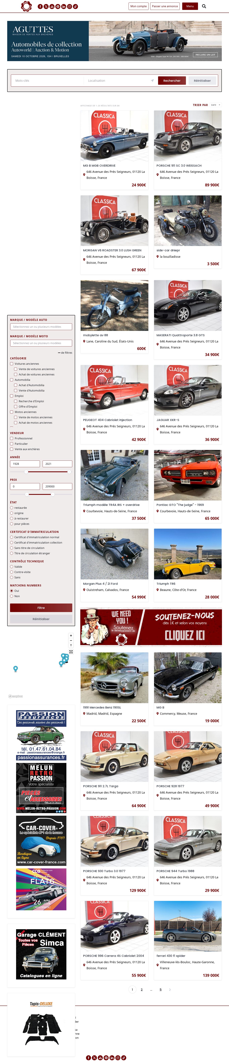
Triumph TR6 (166, 584)
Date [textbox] (213, 105)
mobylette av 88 (95, 335)
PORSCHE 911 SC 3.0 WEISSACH (179, 165)
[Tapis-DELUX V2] (41, 1023)
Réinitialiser (202, 81)
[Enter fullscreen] (71, 651)
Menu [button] (190, 6)
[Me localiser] (152, 81)
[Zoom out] (71, 640)
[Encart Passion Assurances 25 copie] (41, 735)
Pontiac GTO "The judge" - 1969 (180, 505)
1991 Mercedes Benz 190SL (102, 707)
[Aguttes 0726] (114, 41)
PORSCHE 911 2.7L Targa (100, 786)
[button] (15, 669)
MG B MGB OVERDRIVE (99, 165)
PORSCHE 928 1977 (170, 786)
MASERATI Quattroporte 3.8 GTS (181, 335)
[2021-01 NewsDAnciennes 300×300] (41, 788)
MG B (160, 707)
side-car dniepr (168, 250)
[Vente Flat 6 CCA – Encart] (41, 889)
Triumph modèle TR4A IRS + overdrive (111, 505)
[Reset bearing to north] (71, 645)
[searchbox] (40, 327)
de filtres (66, 353)
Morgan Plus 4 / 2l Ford (100, 584)
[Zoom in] (71, 635)
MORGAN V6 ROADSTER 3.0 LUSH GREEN (112, 250)
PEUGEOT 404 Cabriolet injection (107, 420)
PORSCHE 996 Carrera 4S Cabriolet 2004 (113, 956)
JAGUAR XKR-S (168, 420)
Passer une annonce (165, 6)
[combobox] (41, 326)
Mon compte (138, 6)
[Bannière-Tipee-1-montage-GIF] (151, 628)
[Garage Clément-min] (41, 954)
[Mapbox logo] (15, 696)
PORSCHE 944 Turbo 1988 (175, 871)
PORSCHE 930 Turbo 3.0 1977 (104, 871)
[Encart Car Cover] (41, 840)
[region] (41, 665)
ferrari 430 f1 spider (171, 956)
